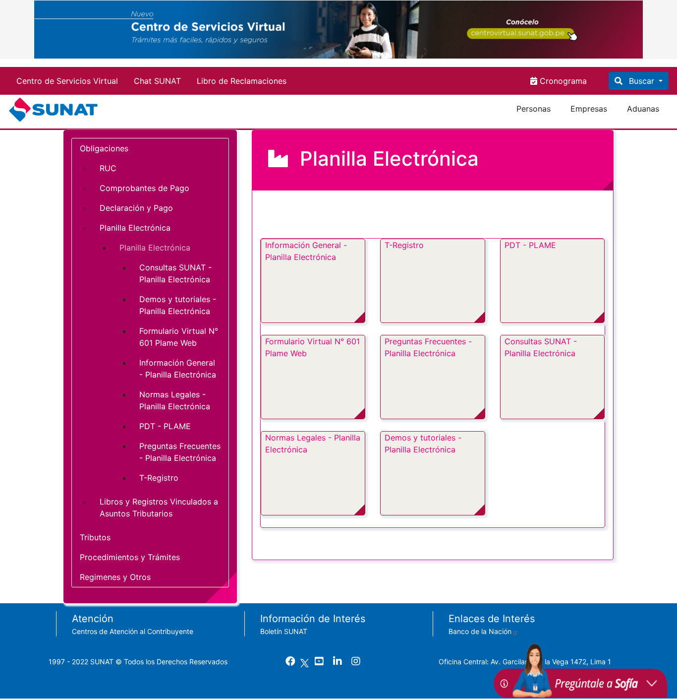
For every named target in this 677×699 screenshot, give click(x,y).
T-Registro (404, 245)
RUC (108, 168)
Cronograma (562, 81)
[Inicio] (55, 110)
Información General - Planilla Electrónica (306, 251)
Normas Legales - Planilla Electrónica (312, 443)
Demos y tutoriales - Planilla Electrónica (423, 443)
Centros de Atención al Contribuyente (132, 631)
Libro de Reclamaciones (241, 81)
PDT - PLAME (530, 245)
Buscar (641, 81)
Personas (533, 109)
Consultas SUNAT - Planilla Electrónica (541, 347)
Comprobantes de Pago (144, 188)
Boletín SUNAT (283, 631)
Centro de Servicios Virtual (67, 81)
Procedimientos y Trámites (130, 557)
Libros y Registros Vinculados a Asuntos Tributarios (159, 507)
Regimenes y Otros (115, 577)
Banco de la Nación (480, 631)
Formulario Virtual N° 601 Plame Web (312, 347)
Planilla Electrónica (135, 228)
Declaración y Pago (136, 208)
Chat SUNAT (157, 81)
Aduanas (643, 109)
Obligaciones (104, 148)
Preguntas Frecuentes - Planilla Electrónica (428, 347)
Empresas (588, 109)
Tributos (95, 537)
